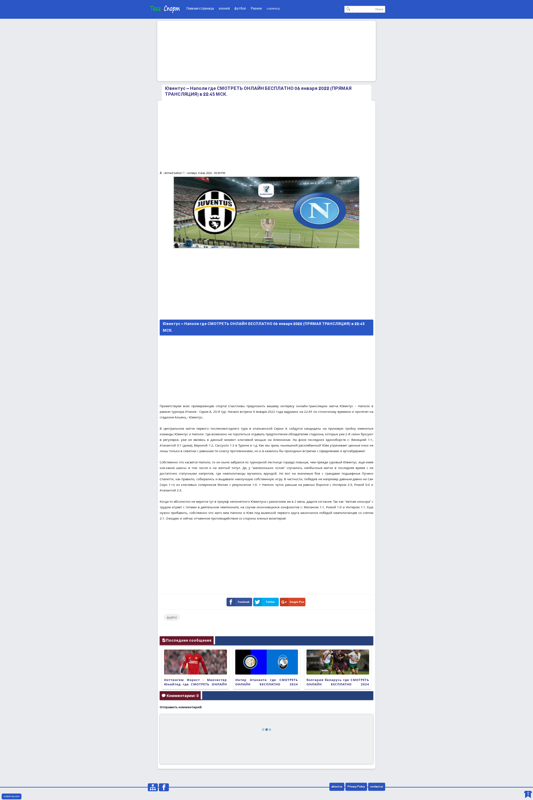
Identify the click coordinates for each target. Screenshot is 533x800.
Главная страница (200, 8)
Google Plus (297, 602)
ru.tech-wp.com (11, 796)
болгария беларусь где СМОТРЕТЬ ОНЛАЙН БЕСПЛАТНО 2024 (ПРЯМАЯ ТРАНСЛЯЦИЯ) (337, 684)
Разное (256, 8)
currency (273, 8)
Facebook (243, 602)
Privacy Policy (356, 786)
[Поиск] (348, 9)
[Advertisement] (266, 51)
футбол (240, 8)
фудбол (172, 617)
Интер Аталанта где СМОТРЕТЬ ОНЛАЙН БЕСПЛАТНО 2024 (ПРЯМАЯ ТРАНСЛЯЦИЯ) (266, 684)
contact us (376, 786)
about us (336, 786)
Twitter (270, 602)
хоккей (224, 8)
